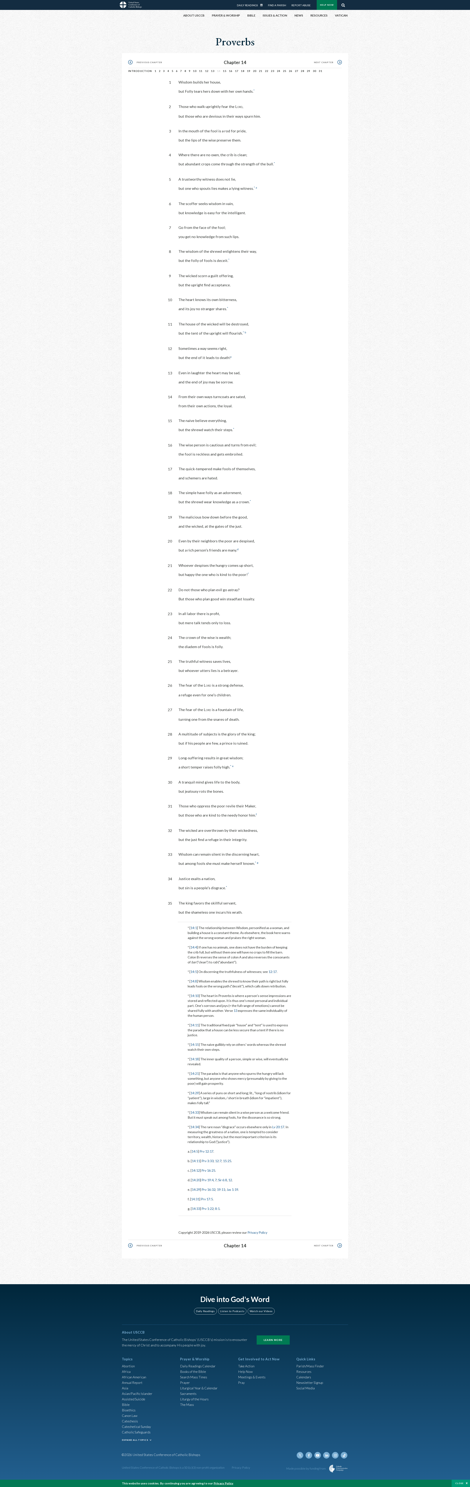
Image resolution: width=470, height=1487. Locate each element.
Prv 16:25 (208, 1170)
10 (194, 70)
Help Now (327, 4)
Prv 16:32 (208, 1189)
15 (224, 70)
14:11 (194, 1025)
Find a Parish (277, 5)
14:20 (196, 1180)
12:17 (272, 972)
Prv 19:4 (208, 1180)
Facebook (309, 1455)
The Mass (187, 1405)
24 (278, 70)
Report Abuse (301, 5)
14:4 (193, 947)
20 (254, 70)
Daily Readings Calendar (262, 5)
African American (134, 1377)
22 (266, 70)
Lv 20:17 (278, 1127)
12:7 (218, 1161)
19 (248, 70)
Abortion (128, 1366)
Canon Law (129, 1416)
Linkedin (326, 1455)
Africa (126, 1372)
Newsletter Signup (309, 1383)
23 (272, 70)
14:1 (193, 928)
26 (290, 70)
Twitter (300, 1455)
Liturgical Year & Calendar (199, 1388)
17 (236, 70)
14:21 (194, 1073)
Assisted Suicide (133, 1399)
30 (314, 70)
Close (459, 1483)
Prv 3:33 (208, 1161)
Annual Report (132, 1383)
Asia (125, 1388)
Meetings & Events (251, 1377)
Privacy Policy (257, 1232)
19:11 (221, 1189)
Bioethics (128, 1410)
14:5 (193, 972)
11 (201, 70)
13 (212, 70)
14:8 (193, 981)
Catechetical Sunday (136, 1427)
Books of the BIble (193, 1372)
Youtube (317, 1455)
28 (302, 70)
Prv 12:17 (206, 1151)
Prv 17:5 (207, 1199)
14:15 (194, 1044)
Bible (126, 1405)
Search (343, 4)
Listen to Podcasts (232, 1311)
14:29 (194, 1093)
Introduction (140, 70)
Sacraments (188, 1394)
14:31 (195, 1199)
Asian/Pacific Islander (137, 1394)
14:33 (194, 1112)
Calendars (303, 1377)
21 (260, 70)
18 (242, 70)
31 (320, 70)
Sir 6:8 (222, 1180)
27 (296, 70)
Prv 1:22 (208, 1209)
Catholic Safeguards (136, 1432)
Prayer (185, 1383)
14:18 (194, 1059)
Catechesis (130, 1421)
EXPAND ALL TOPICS (135, 1440)
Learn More (273, 1339)
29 (308, 70)
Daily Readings (247, 5)
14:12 (195, 1170)
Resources (303, 1372)
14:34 (194, 1127)
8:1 (217, 1209)
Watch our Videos (261, 1311)
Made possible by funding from (306, 1468)
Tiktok (344, 1455)
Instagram (335, 1455)
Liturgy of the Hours (194, 1399)
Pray (241, 1383)
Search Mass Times (193, 1377)
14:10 (194, 996)
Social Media (305, 1388)
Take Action (246, 1366)
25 (284, 70)
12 (207, 70)
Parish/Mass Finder (310, 1366)
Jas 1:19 (232, 1189)
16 (230, 70)
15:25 (227, 1161)
